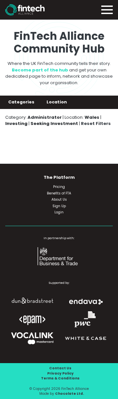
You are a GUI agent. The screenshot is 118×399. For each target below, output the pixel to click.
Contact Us (60, 368)
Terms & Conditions (60, 378)
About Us (59, 199)
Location (57, 102)
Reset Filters (96, 123)
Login (59, 212)
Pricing (59, 186)
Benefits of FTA (59, 193)
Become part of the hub (40, 70)
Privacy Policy (60, 373)
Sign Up (59, 206)
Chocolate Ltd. (69, 393)
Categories (21, 102)
